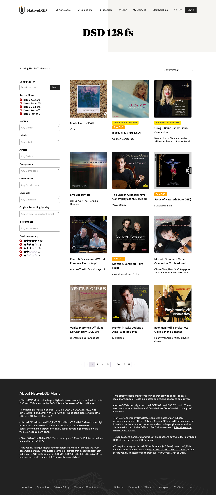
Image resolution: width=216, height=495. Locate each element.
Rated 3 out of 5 (31, 110)
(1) (32, 256)
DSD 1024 (157, 405)
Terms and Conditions (86, 487)
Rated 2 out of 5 (31, 100)
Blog (124, 10)
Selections (86, 10)
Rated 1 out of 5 (31, 114)
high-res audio (38, 410)
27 (123, 364)
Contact (141, 10)
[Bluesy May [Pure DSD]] (130, 99)
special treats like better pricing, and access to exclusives (157, 399)
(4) (32, 252)
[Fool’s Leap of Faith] (88, 99)
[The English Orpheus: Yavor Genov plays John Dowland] (130, 170)
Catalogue (65, 10)
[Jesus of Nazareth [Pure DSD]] (172, 170)
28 (129, 364)
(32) (32, 245)
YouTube (179, 487)
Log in (191, 10)
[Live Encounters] (88, 170)
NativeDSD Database (142, 440)
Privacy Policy (61, 487)
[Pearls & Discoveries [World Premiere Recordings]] (88, 234)
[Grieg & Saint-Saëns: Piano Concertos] (172, 99)
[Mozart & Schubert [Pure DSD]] (130, 234)
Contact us (43, 487)
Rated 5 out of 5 (32, 107)
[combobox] (39, 127)
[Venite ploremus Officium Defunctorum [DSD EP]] (88, 303)
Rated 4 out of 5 (32, 103)
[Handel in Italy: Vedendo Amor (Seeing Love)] (130, 303)
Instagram (164, 487)
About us (27, 487)
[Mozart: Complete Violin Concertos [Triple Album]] (172, 234)
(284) (33, 241)
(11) (32, 248)
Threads (149, 487)
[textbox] (40, 127)
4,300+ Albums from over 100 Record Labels (72, 403)
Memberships (160, 10)
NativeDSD (33, 10)
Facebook (133, 487)
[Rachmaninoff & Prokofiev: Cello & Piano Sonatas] (172, 303)
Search (55, 87)
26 (118, 364)
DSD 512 (171, 405)
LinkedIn (118, 487)
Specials (107, 10)
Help (191, 487)
